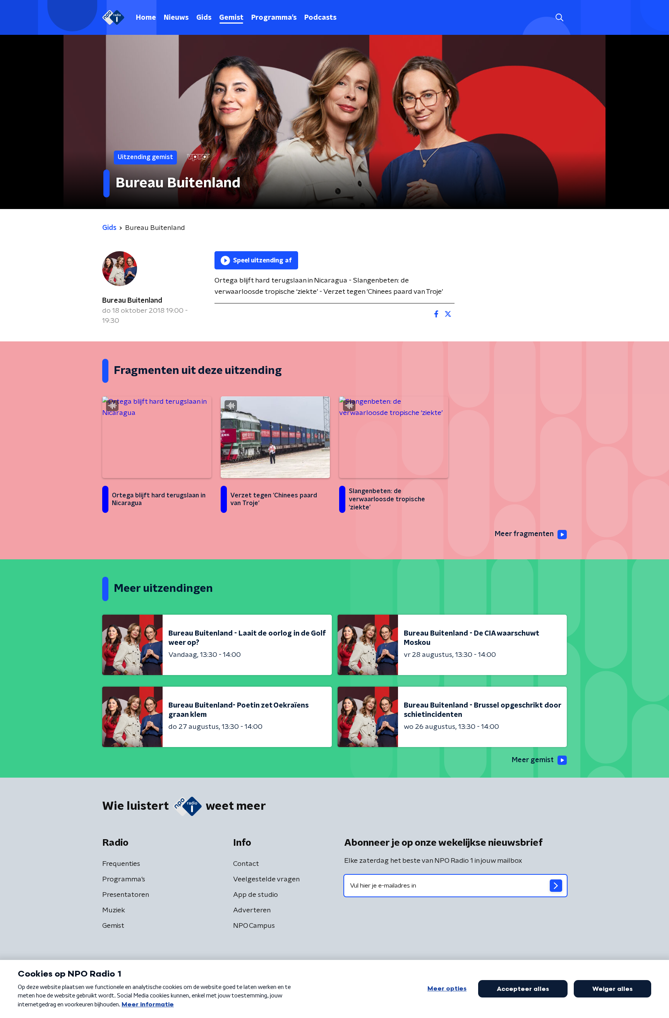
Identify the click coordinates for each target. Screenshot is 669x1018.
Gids (203, 17)
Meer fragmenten (524, 534)
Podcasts (320, 17)
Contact (246, 863)
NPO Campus (254, 925)
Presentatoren (125, 894)
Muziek (113, 910)
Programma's (274, 17)
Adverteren (252, 910)
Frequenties (121, 863)
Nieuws (176, 17)
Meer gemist (533, 760)
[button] (559, 17)
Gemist (231, 17)
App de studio (255, 894)
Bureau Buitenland (132, 300)
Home (146, 17)
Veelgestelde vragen (266, 879)
